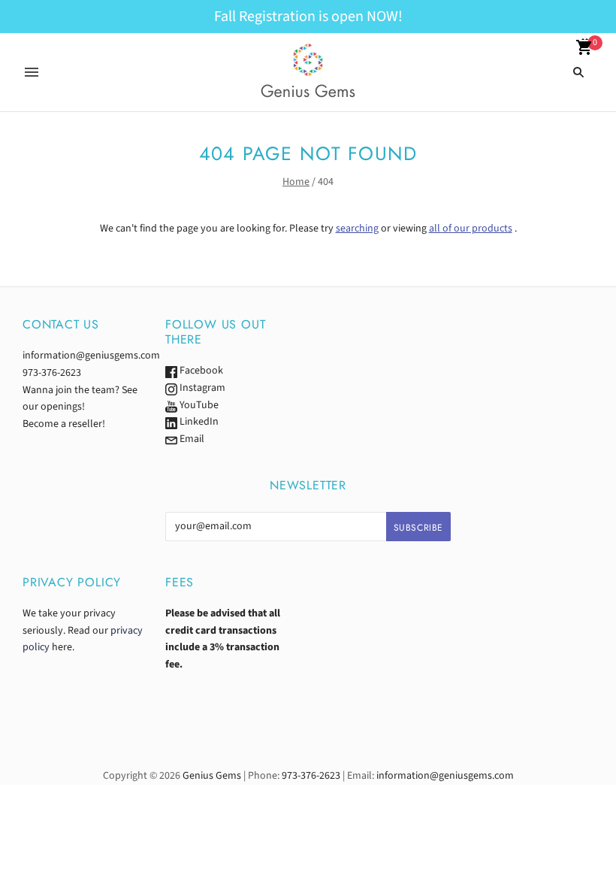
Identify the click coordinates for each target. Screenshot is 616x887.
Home (296, 181)
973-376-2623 (52, 372)
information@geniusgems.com (91, 355)
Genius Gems (212, 775)
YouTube (198, 405)
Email (190, 439)
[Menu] (32, 72)
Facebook (200, 370)
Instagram (201, 387)
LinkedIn (198, 421)
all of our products (470, 228)
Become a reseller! (64, 423)
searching (357, 228)
